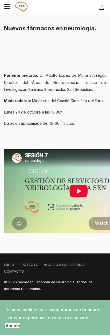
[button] (102, 7)
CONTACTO (14, 271)
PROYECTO (28, 265)
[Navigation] (7, 7)
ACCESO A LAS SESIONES (64, 265)
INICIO (9, 265)
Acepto (12, 325)
